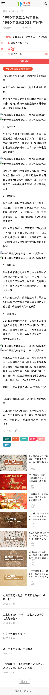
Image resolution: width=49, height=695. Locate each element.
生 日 (5, 54)
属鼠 (6, 438)
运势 (24, 438)
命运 (41, 438)
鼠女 (32, 438)
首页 (5, 11)
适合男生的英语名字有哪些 (17, 649)
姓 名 (5, 43)
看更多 (24, 681)
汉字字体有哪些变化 (14, 633)
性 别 (5, 48)
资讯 (13, 11)
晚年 (6, 444)
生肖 (15, 438)
